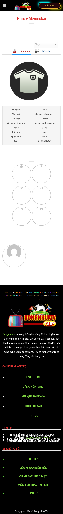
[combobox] (46, 44)
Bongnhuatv (9, 334)
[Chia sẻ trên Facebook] (41, 174)
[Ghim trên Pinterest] (21, 216)
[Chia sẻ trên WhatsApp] (21, 174)
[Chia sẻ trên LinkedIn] (41, 216)
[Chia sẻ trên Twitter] (21, 195)
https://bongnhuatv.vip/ (39, 437)
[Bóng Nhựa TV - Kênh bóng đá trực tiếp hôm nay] (23, 5)
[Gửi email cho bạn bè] (41, 195)
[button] (4, 5)
